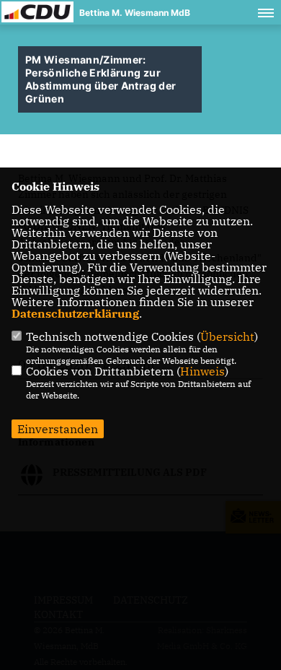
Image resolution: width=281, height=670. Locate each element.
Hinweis (202, 371)
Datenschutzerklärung (75, 313)
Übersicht (227, 336)
